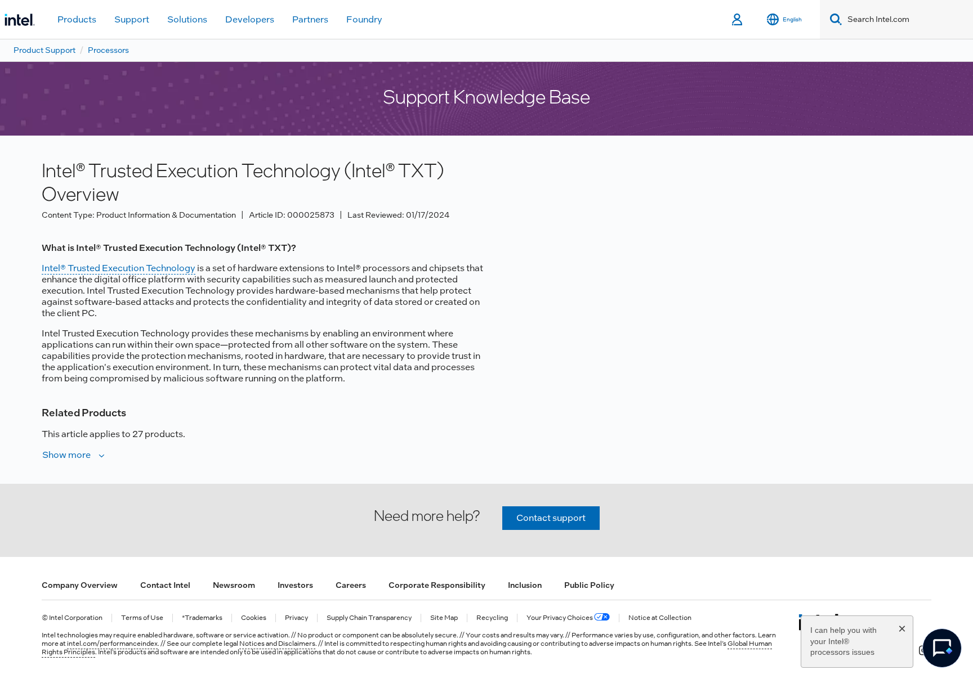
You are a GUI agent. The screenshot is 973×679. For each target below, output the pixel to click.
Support (131, 19)
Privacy (296, 618)
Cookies (253, 618)
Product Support (44, 50)
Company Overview (80, 585)
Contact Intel (165, 585)
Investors (295, 585)
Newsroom (234, 585)
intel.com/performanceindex (112, 643)
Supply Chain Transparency (369, 618)
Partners (310, 19)
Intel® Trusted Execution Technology (118, 268)
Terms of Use (142, 618)
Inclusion (525, 585)
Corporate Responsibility (437, 585)
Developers (249, 19)
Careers (351, 585)
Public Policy (589, 585)
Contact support (551, 518)
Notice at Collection (659, 618)
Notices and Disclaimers (277, 643)
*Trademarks (202, 618)
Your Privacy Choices (560, 618)
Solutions (187, 19)
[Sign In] (738, 19)
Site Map (444, 618)
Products (76, 19)
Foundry (364, 19)
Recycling (492, 618)
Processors (108, 50)
